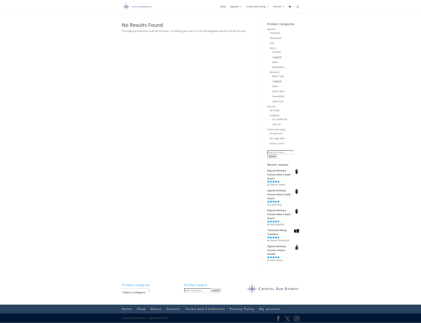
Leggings (277, 57)
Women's (275, 72)
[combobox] (136, 290)
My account (269, 309)
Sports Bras (278, 91)
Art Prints (275, 110)
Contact (173, 309)
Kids (272, 42)
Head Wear (276, 38)
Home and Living (255, 6)
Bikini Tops (278, 76)
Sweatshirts (278, 67)
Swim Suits (278, 101)
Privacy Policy (242, 309)
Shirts (275, 62)
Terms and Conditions (205, 309)
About (155, 309)
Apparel (234, 6)
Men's (273, 48)
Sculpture (275, 115)
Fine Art (277, 6)
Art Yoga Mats (277, 138)
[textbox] (136, 292)
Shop (223, 6)
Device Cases (277, 143)
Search (272, 156)
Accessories (276, 133)
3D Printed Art (279, 119)
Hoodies (276, 52)
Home (127, 309)
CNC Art (276, 124)
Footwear (275, 32)
